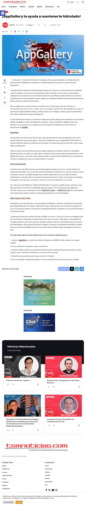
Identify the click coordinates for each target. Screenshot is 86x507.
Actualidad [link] (10, 415)
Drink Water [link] (14, 133)
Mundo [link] (12, 25)
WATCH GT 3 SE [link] (64, 190)
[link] (2, 13)
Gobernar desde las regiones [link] (18, 380)
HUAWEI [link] (25, 127)
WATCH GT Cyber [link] (48, 190)
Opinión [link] (9, 377)
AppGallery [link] (23, 240)
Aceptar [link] (19, 502)
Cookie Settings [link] (8, 502)
